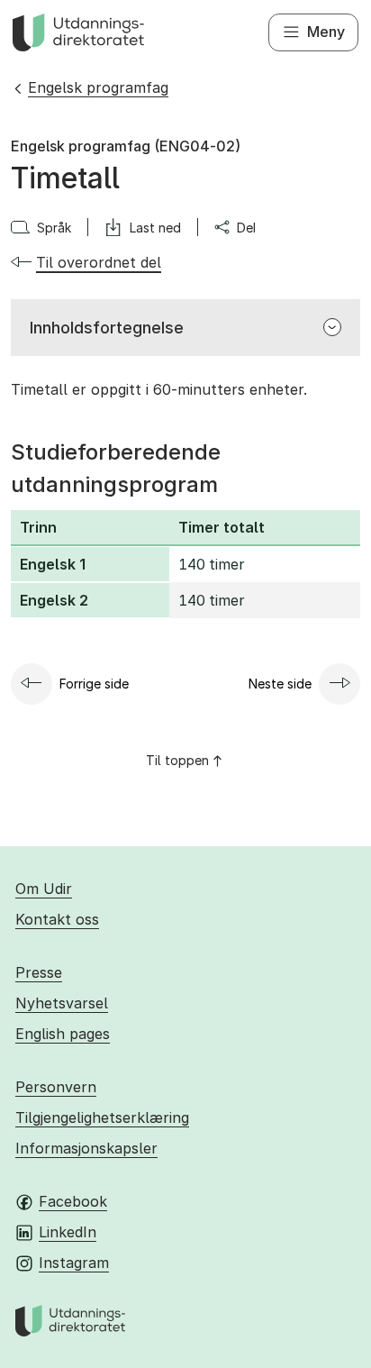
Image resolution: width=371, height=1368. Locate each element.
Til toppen (177, 760)
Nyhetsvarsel (61, 1003)
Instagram (74, 1263)
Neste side (280, 683)
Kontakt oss (57, 919)
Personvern (55, 1087)
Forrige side (94, 683)
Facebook (73, 1201)
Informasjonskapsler (86, 1148)
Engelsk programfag (98, 87)
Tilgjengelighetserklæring (102, 1117)
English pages (62, 1034)
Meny (326, 32)
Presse (38, 972)
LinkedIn (67, 1232)
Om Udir (43, 889)
